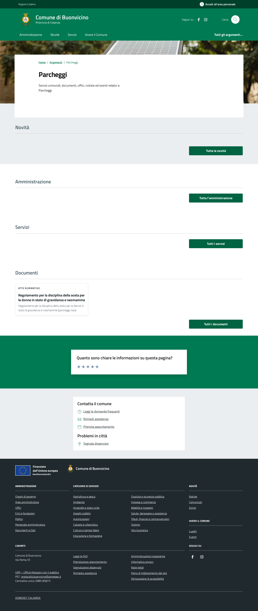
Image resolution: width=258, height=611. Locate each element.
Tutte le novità (216, 150)
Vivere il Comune (96, 34)
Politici (19, 519)
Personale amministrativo (30, 524)
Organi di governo (25, 496)
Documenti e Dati (25, 530)
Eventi (193, 537)
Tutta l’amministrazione (215, 198)
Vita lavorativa (139, 530)
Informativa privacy (142, 562)
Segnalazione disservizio (87, 567)
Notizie (193, 496)
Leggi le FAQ (80, 556)
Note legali (137, 567)
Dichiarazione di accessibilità (147, 579)
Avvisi (192, 508)
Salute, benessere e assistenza (149, 513)
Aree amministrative (27, 502)
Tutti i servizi (216, 243)
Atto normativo (29, 288)
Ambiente (79, 502)
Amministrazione (30, 34)
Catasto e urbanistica (85, 524)
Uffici (18, 508)
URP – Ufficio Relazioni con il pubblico (37, 572)
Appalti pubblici (82, 513)
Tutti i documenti (216, 324)
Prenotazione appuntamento (90, 562)
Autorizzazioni (81, 519)
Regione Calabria (26, 4)
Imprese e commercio (143, 502)
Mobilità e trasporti (142, 508)
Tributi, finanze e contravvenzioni (150, 519)
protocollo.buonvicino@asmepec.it (41, 576)
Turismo (135, 524)
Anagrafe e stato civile (86, 508)
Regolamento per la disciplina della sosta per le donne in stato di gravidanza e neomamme (51, 297)
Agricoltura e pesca (84, 496)
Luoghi (193, 531)
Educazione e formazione (87, 536)
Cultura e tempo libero (86, 530)
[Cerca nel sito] (235, 19)
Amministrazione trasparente (148, 556)
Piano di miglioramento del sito (149, 573)
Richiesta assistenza (85, 573)
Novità (55, 34)
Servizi (72, 34)
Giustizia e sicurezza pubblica (147, 496)
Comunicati (195, 502)
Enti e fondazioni (25, 513)
